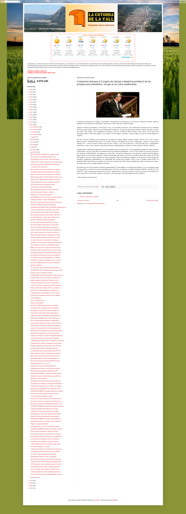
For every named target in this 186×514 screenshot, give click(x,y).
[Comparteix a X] (110, 187)
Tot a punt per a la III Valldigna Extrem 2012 (43, 157)
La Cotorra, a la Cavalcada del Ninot (41, 187)
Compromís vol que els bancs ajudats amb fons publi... (46, 242)
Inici (118, 200)
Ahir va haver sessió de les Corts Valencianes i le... (45, 232)
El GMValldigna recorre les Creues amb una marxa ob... (47, 197)
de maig (33, 144)
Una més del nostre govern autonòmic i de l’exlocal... (46, 434)
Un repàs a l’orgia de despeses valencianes (43, 454)
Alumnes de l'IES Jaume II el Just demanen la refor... (46, 235)
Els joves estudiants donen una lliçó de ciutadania (45, 262)
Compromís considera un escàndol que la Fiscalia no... (47, 449)
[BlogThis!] (108, 187)
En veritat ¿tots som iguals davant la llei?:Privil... (45, 222)
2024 (31, 94)
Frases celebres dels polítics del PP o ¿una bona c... (46, 288)
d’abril (33, 147)
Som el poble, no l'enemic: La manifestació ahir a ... (45, 245)
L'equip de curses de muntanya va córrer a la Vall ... (46, 293)
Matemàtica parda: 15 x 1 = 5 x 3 (40, 363)
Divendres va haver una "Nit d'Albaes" (42, 194)
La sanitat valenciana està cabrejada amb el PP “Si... (46, 351)
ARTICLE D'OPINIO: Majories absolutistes (43, 220)
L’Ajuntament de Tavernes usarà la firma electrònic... (46, 368)
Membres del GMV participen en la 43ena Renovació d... (47, 330)
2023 (31, 97)
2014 (31, 120)
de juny (33, 142)
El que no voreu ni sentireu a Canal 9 (41, 273)
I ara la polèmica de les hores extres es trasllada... (45, 338)
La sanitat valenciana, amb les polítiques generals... (46, 466)
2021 (31, 102)
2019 (31, 107)
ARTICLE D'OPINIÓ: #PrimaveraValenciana (43, 204)
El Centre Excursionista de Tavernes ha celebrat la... (46, 255)
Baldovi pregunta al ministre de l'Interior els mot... (45, 280)
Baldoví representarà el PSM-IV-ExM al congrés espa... (47, 177)
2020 (31, 104)
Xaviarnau (97, 500)
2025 (31, 92)
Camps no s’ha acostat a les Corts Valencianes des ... (46, 328)
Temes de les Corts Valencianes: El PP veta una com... (46, 398)
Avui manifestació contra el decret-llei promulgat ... (45, 212)
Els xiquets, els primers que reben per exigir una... (45, 310)
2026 (31, 89)
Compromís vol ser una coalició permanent (43, 366)
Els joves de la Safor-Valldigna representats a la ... (45, 290)
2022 (31, 99)
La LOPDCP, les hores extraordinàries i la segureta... (46, 257)
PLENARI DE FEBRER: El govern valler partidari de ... (46, 419)
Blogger (115, 500)
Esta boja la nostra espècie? (39, 378)
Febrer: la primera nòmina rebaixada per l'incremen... (46, 174)
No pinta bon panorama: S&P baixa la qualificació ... (46, 164)
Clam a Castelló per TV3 (38, 300)
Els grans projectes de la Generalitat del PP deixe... (45, 361)
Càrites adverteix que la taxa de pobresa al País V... (46, 182)
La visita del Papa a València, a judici (41, 396)
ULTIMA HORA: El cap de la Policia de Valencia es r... (46, 277)
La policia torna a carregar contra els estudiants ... (45, 308)
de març (33, 149)
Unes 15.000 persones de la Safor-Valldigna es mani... (46, 474)
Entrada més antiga (152, 200)
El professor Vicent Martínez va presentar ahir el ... (45, 441)
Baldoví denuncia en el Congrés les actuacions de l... (46, 247)
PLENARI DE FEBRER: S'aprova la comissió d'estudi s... (47, 429)
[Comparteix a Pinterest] (114, 187)
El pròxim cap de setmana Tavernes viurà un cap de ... (46, 250)
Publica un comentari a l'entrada (89, 196)
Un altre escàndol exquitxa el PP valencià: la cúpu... (46, 237)
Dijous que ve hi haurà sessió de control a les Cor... (45, 356)
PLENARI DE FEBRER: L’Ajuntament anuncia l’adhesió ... (47, 391)
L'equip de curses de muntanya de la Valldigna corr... (46, 315)
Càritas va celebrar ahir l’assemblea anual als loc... (45, 210)
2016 (31, 114)
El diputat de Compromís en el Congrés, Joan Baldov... (46, 386)
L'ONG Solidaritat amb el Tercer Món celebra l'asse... (46, 444)
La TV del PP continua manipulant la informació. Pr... (46, 267)
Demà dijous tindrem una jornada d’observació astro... (46, 252)
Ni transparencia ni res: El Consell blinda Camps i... (46, 426)
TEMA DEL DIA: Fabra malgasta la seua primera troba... (47, 162)
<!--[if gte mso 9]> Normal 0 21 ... (40, 167)
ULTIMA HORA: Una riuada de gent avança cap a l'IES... (47, 270)
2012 (31, 125)
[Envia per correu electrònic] (106, 187)
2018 (31, 109)
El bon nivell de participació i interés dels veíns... (45, 431)
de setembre (34, 134)
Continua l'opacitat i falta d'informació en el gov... (45, 409)
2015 (31, 117)
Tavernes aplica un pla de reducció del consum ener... (46, 459)
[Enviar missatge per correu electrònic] (102, 186)
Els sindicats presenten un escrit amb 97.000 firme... (46, 215)
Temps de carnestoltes (37, 303)
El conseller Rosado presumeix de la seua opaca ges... (47, 436)
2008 (31, 488)
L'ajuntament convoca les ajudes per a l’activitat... (45, 411)
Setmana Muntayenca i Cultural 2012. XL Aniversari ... (46, 346)
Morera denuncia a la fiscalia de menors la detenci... (46, 169)
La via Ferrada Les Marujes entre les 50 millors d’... (45, 439)
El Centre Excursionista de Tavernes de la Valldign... (46, 295)
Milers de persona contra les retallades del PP (44, 371)
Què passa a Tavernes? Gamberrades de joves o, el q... (47, 403)
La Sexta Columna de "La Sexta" (40, 446)
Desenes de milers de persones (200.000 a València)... (47, 202)
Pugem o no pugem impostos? (39, 424)
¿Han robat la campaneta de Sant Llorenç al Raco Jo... (47, 323)
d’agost (33, 137)
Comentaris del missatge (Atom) (95, 203)
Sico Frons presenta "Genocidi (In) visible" (43, 184)
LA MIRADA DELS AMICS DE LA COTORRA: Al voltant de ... (48, 340)
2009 (31, 485)
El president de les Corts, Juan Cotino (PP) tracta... (45, 159)
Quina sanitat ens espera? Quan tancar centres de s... (46, 353)
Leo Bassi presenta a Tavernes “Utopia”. (42, 192)
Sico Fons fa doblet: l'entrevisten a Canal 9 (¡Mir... (45, 225)
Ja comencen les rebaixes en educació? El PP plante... (47, 383)
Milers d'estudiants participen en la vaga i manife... (45, 154)
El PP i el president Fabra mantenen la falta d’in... (45, 227)
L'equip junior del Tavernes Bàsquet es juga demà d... (46, 461)
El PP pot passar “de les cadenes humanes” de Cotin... (46, 464)
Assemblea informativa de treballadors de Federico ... (46, 172)
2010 (31, 483)
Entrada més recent (83, 200)
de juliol (33, 139)
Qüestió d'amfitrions (36, 265)
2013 (31, 122)
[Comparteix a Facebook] (112, 187)
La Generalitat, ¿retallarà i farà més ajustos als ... (45, 348)
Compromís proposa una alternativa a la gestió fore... (46, 376)
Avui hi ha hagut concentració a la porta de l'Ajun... (45, 469)
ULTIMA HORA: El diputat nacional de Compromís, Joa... (47, 275)
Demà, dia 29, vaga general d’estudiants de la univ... (46, 179)
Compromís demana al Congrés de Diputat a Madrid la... (47, 335)
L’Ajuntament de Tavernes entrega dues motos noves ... (47, 343)
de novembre (35, 129)
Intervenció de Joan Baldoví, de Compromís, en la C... (46, 388)
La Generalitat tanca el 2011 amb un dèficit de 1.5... (45, 217)
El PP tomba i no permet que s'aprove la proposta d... (46, 325)
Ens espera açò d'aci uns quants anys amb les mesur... (46, 401)
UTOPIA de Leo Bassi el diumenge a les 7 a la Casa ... (46, 260)
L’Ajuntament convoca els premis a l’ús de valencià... (46, 421)
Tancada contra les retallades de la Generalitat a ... (45, 416)
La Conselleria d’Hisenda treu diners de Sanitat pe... (46, 451)
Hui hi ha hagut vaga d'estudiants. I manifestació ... (45, 320)
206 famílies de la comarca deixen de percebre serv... (46, 381)
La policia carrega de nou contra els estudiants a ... (45, 283)
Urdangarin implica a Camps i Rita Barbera (43, 199)
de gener (33, 477)
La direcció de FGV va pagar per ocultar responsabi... (46, 285)
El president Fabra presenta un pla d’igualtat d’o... (45, 358)
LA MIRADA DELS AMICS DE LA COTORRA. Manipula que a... (49, 207)
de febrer (33, 152)
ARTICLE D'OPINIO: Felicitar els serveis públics (44, 305)
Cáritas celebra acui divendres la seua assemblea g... (46, 230)
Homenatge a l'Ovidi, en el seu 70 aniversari (43, 456)
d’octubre (34, 132)
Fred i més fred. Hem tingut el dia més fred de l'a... (45, 393)
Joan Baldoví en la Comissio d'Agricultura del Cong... (46, 414)
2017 (31, 112)
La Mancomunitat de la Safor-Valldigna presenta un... (46, 472)
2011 (31, 480)
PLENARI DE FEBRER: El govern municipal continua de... (47, 406)
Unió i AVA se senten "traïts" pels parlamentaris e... (45, 313)
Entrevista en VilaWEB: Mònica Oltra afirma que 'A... (46, 318)
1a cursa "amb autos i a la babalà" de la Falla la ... (45, 240)
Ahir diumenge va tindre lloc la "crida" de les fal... (45, 189)
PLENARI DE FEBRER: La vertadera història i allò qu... (47, 373)
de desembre (35, 127)
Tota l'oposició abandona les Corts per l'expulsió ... (45, 333)
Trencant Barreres (36, 298)
